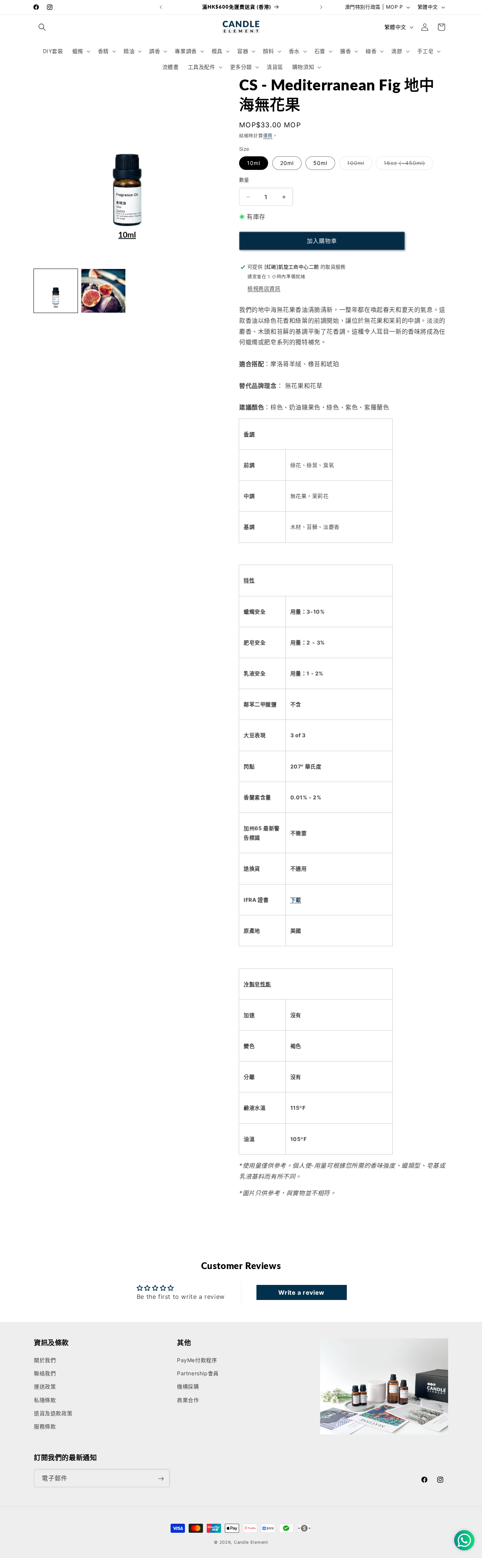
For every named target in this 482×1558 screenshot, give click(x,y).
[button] (42, 27)
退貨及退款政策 (53, 1413)
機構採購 (188, 1387)
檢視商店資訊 (264, 288)
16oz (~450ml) (407, 164)
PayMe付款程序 (197, 1360)
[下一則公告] (321, 7)
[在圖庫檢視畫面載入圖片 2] (103, 291)
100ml (358, 164)
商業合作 (188, 1400)
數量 (244, 180)
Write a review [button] (301, 1292)
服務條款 (45, 1427)
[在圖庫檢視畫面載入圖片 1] (56, 291)
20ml (287, 163)
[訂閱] (161, 1479)
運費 (268, 136)
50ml (320, 163)
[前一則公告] (161, 7)
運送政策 (45, 1387)
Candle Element (251, 1542)
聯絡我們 (45, 1373)
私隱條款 (45, 1400)
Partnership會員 (198, 1373)
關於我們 (45, 1360)
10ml (253, 163)
